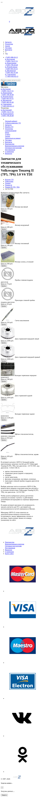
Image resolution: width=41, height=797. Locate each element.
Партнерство (9, 144)
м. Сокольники (10, 74)
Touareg (8, 183)
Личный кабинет (11, 121)
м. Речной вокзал (11, 67)
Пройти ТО (9, 127)
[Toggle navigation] (2, 2)
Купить (4, 211)
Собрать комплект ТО (13, 123)
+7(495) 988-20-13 (11, 57)
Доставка (8, 48)
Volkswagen (9, 181)
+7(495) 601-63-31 (11, 69)
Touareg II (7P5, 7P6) (12, 187)
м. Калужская (10, 59)
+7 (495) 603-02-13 (11, 76)
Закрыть (4, 795)
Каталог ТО (9, 179)
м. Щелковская (10, 71)
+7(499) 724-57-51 (11, 61)
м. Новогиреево (10, 63)
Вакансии (8, 153)
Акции (7, 46)
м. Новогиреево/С (7, 114)
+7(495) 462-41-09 (11, 72)
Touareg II (8, 185)
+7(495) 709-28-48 (11, 65)
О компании (9, 151)
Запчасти (8, 42)
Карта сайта (9, 554)
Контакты (8, 50)
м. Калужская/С (6, 110)
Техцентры (9, 44)
